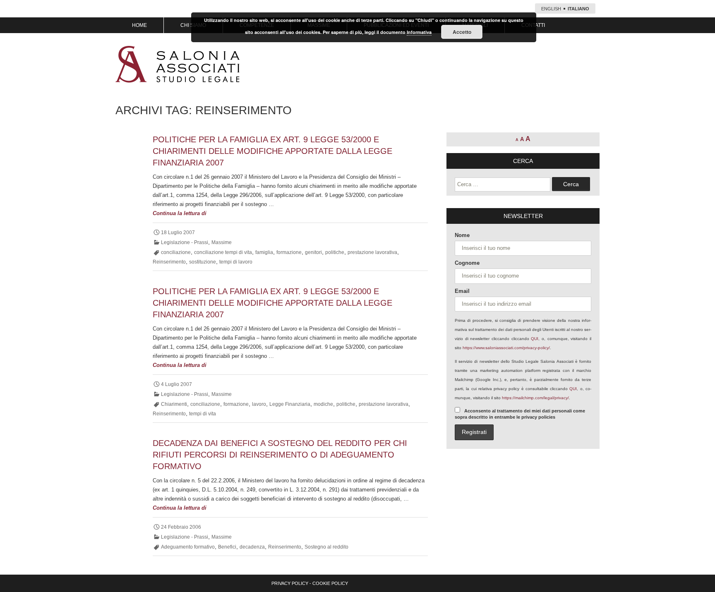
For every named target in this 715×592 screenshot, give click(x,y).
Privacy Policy (289, 583)
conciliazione (176, 252)
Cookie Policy (330, 583)
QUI (534, 338)
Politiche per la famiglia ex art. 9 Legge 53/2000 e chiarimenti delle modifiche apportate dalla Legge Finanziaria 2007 (272, 151)
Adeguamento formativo (188, 547)
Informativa (419, 32)
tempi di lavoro (235, 262)
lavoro (259, 404)
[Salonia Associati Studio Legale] (177, 64)
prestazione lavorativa (372, 252)
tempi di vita (202, 414)
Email (462, 291)
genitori (313, 252)
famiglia (264, 252)
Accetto (462, 32)
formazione (289, 252)
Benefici (227, 547)
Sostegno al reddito (326, 547)
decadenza (252, 547)
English (551, 8)
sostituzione (202, 262)
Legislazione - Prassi (184, 242)
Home (139, 25)
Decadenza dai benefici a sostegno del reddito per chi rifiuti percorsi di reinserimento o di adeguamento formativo (280, 455)
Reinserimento (169, 262)
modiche (323, 404)
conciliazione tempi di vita (223, 252)
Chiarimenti (174, 404)
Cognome (467, 263)
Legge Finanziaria (289, 404)
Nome (462, 235)
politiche (334, 252)
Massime (221, 242)
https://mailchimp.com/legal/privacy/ (535, 397)
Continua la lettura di (194, 214)
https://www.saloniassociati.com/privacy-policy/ (506, 347)
